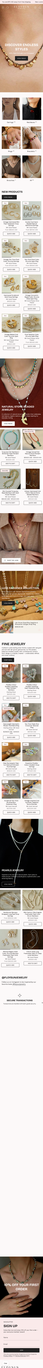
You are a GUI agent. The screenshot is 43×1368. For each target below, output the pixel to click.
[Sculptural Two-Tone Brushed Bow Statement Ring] (11, 789)
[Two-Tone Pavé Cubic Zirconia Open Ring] (31, 248)
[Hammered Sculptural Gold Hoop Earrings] (11, 283)
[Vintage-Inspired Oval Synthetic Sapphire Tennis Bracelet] (31, 789)
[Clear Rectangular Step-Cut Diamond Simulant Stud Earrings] (11, 751)
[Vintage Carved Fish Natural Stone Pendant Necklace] (32, 439)
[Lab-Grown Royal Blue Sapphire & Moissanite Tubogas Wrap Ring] (6, 626)
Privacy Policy (8, 1356)
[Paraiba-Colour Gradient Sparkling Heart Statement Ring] (31, 673)
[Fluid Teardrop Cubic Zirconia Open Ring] (31, 323)
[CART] (40, 7)
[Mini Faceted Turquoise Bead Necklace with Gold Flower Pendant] (10, 479)
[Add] (39, 629)
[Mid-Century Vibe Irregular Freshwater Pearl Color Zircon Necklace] (32, 900)
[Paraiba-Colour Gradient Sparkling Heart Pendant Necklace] (11, 673)
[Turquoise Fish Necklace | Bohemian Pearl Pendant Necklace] (10, 439)
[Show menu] (3, 7)
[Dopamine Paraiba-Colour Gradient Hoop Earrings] (31, 751)
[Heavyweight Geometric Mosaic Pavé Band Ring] (11, 712)
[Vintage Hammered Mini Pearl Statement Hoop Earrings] (11, 210)
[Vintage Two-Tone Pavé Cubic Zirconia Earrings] (11, 248)
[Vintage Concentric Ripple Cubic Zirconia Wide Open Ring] (31, 283)
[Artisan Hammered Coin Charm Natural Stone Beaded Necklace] (32, 479)
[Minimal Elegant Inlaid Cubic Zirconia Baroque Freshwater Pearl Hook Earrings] (10, 939)
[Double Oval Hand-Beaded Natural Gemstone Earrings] (31, 210)
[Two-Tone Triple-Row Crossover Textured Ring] (31, 712)
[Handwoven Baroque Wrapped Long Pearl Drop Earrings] (10, 900)
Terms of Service (20, 1356)
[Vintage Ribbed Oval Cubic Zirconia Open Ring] (11, 323)
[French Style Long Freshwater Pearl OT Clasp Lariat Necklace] (32, 939)
